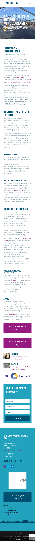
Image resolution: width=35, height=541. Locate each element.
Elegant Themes (22, 536)
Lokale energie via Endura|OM (17, 497)
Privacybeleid (8, 515)
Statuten (6, 506)
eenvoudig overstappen (16, 190)
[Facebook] (5, 466)
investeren (14, 280)
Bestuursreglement (10, 510)
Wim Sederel (11, 314)
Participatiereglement (11, 512)
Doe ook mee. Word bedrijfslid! (17, 328)
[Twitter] (8, 466)
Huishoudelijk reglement (12, 508)
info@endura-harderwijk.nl (13, 450)
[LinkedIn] (12, 466)
